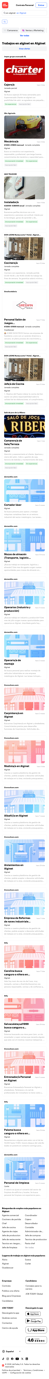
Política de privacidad (11, 1370)
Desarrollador (31, 1223)
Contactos (7, 1323)
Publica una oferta (10, 1291)
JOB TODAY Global (34, 1294)
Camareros (12, 30)
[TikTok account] (3, 1359)
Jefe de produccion (11, 1235)
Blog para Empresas (11, 1296)
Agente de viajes (10, 1231)
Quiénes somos (9, 1318)
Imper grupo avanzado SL (15, 56)
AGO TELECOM (10, 174)
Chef (4, 1223)
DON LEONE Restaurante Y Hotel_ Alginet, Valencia (21, 235)
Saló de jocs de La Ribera (14, 412)
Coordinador (31, 1215)
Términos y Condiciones (33, 1370)
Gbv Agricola (9, 113)
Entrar (41, 5)
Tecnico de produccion (36, 1239)
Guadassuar (7, 1267)
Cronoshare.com (11, 685)
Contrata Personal (25, 5)
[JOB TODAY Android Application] (34, 1320)
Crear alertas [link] (24, 49)
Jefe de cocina (9, 1227)
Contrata (6, 1286)
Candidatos (7, 1301)
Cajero (28, 1219)
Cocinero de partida (11, 1219)
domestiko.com (10, 477)
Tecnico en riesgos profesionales (11, 1243)
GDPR (4, 1373)
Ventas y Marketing (34, 30)
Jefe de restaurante (11, 1239)
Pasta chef (30, 1243)
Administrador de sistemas (33, 1231)
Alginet (5, 1263)
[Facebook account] (12, 1359)
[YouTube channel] (17, 1359)
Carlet (28, 1263)
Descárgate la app (10, 1313)
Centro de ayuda (10, 1328)
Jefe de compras (33, 1235)
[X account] (22, 1359)
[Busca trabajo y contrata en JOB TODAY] (5, 5)
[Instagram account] (8, 1359)
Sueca (28, 1259)
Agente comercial (10, 1215)
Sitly (6, 943)
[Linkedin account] (27, 1359)
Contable (29, 1227)
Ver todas (24, 35)
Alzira (4, 1259)
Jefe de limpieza (9, 1247)
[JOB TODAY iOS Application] (33, 1313)
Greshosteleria (10, 291)
